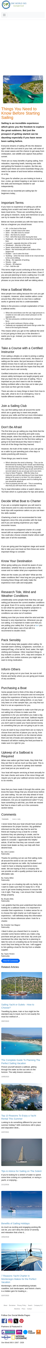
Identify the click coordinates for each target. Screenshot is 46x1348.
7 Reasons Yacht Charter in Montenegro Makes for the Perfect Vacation (18, 1279)
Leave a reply (16, 819)
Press (23, 1309)
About (5, 1305)
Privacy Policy (21, 1305)
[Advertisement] (23, 49)
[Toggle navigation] (4, 15)
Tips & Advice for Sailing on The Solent (21, 1171)
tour (37, 625)
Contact (29, 1309)
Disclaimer (12, 1305)
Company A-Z (38, 1305)
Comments (5, 819)
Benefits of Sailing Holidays (15, 1223)
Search (30, 1305)
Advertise (17, 1309)
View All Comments (10, 961)
